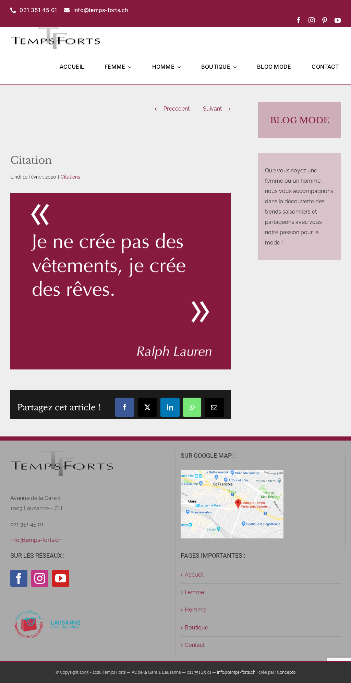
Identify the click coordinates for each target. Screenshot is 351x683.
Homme (195, 609)
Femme (194, 592)
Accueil (194, 574)
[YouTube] (60, 578)
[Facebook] (18, 578)
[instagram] (311, 20)
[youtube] (338, 20)
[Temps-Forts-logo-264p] (55, 29)
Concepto (286, 672)
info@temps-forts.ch (35, 540)
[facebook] (298, 20)
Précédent (177, 108)
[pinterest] (325, 20)
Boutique (196, 627)
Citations (70, 177)
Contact (195, 645)
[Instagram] (39, 578)
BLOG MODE (299, 120)
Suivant (212, 108)
